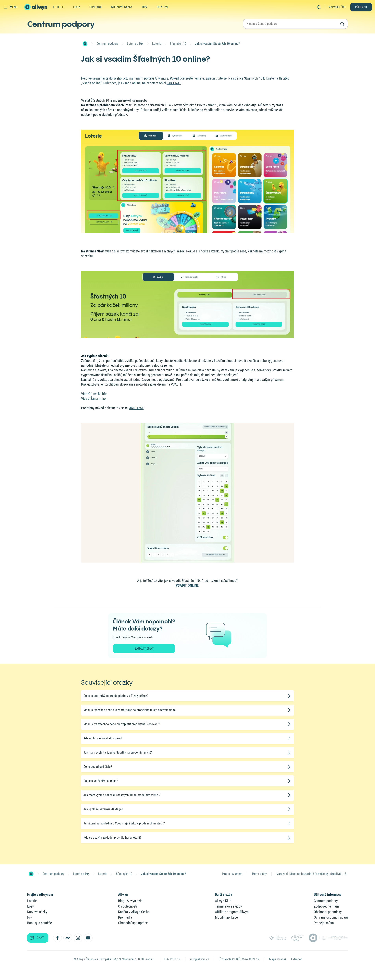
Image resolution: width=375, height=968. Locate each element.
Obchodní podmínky (328, 912)
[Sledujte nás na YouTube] (88, 938)
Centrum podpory (61, 24)
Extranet (296, 959)
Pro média (125, 917)
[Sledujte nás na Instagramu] (78, 938)
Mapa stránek (277, 959)
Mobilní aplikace (226, 917)
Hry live (163, 7)
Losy (76, 7)
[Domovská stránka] (85, 44)
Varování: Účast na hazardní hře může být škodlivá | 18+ (312, 874)
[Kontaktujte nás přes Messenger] (67, 938)
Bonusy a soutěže (39, 923)
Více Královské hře (93, 394)
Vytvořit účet (337, 7)
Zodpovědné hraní (326, 906)
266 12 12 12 (172, 959)
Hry (144, 7)
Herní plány (259, 874)
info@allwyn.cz (199, 959)
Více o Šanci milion (94, 398)
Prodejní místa (324, 923)
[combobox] (291, 23)
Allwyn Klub (223, 901)
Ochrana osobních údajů (331, 917)
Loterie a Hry (135, 43)
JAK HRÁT (174, 83)
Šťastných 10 (178, 43)
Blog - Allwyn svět (130, 901)
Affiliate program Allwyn (232, 912)
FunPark (95, 7)
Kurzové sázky (121, 7)
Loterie (58, 7)
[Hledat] (320, 7)
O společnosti (127, 906)
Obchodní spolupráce (133, 923)
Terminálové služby (228, 906)
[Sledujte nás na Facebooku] (57, 938)
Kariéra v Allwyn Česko (134, 912)
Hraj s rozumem (232, 874)
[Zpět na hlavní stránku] (36, 7)
